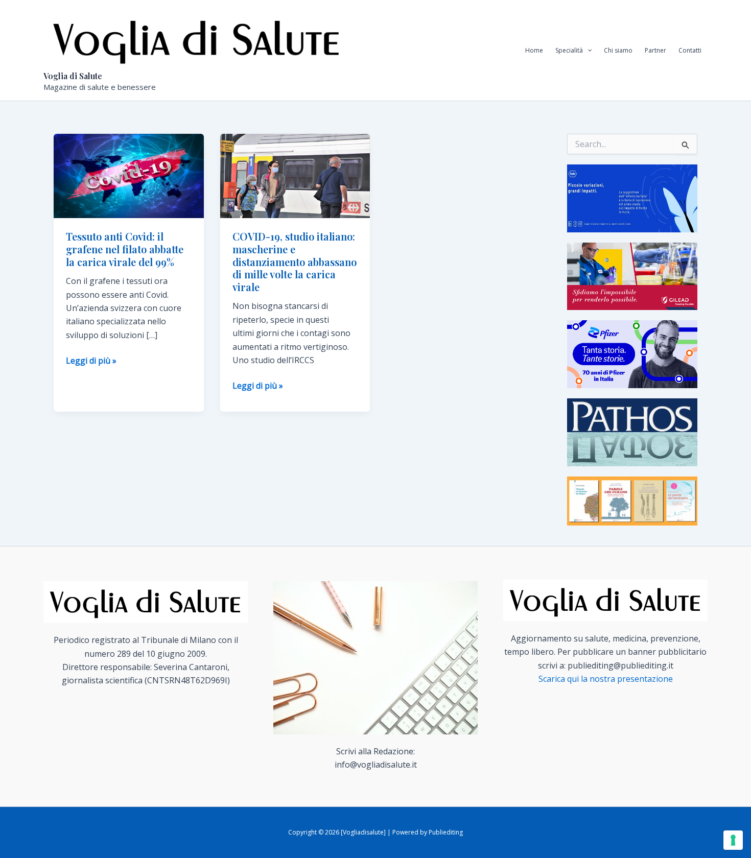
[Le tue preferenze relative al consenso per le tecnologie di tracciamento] (733, 840)
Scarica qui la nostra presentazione (605, 678)
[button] (587, 50)
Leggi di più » (91, 360)
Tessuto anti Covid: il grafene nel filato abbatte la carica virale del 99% (124, 248)
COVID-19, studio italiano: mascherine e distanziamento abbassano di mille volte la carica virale (294, 261)
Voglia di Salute (72, 75)
